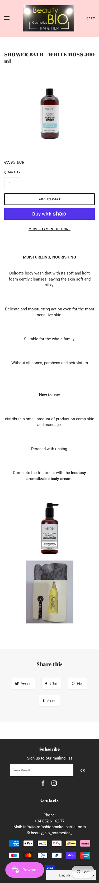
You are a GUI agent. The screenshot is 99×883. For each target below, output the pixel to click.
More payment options (49, 229)
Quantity (12, 172)
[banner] (48, 18)
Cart (90, 18)
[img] (43, 784)
